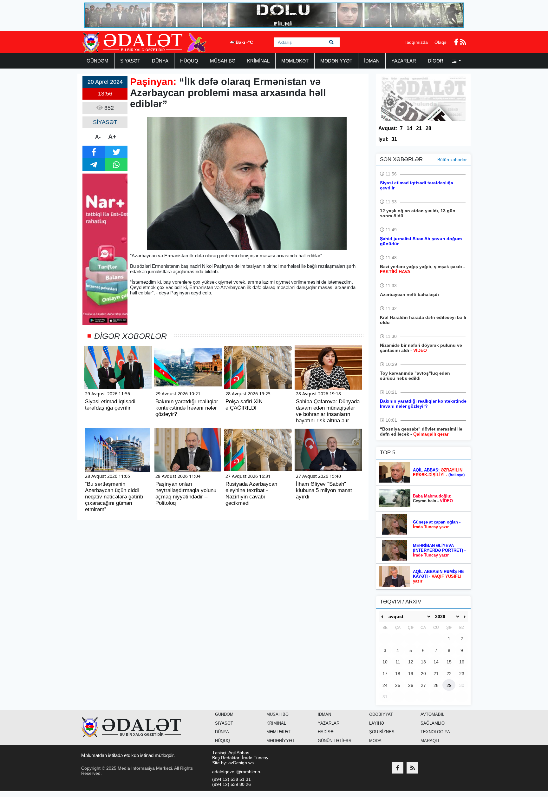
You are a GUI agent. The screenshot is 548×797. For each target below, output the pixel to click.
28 (428, 128)
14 (409, 128)
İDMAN (372, 60)
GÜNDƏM (97, 60)
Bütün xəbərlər (452, 159)
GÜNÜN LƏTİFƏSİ (335, 740)
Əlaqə (440, 42)
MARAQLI (430, 740)
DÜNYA (160, 60)
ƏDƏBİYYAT (381, 714)
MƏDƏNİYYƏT (336, 60)
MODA (375, 740)
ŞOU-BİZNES (382, 731)
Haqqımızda (415, 42)
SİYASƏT (130, 60)
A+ (112, 136)
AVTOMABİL (432, 714)
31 (394, 139)
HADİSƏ (326, 731)
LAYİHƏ (376, 723)
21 (419, 128)
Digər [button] (436, 60)
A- (98, 137)
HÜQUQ (189, 60)
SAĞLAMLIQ (433, 723)
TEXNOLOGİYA (435, 731)
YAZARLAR (403, 60)
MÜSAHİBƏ (222, 60)
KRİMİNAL (258, 60)
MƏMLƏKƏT (295, 60)
